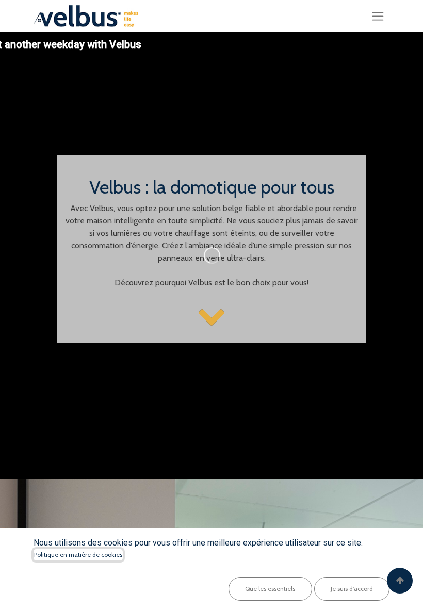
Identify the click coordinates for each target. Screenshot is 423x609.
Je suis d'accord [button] (352, 588)
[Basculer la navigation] (377, 16)
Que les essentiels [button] (270, 588)
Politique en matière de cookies (78, 554)
